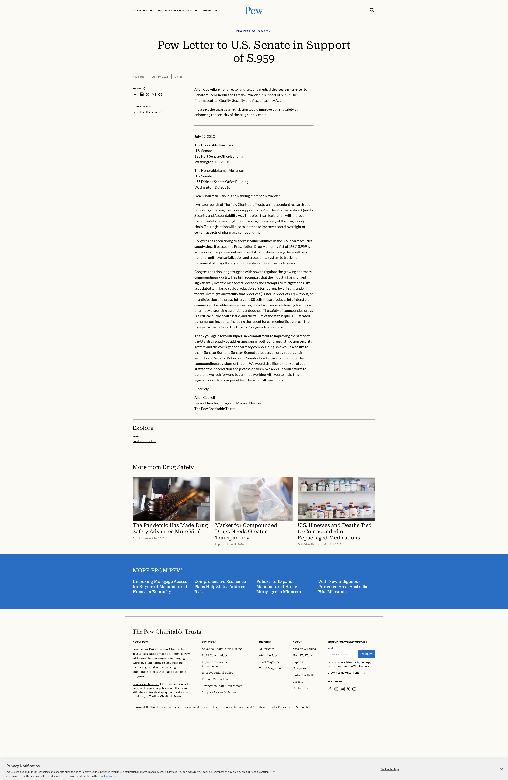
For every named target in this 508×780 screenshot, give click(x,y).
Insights (265, 641)
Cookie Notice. (108, 775)
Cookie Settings (390, 769)
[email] (153, 94)
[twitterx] (147, 94)
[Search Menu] (372, 10)
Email (330, 648)
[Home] (167, 631)
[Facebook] (330, 689)
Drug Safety (178, 467)
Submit (367, 654)
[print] (160, 94)
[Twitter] (348, 689)
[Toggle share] (362, 84)
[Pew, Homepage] (254, 10)
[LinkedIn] (342, 689)
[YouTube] (354, 689)
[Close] (501, 769)
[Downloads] (372, 84)
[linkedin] (141, 94)
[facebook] (135, 94)
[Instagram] (336, 689)
